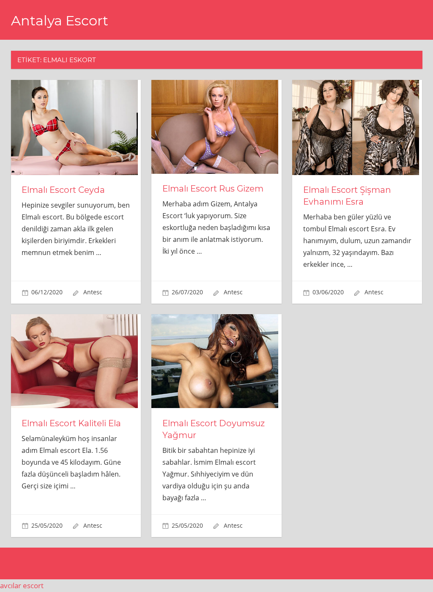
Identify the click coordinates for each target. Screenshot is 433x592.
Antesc (92, 292)
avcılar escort (22, 585)
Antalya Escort (59, 20)
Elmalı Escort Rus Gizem (212, 189)
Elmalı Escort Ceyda (63, 190)
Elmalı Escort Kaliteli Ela (71, 423)
